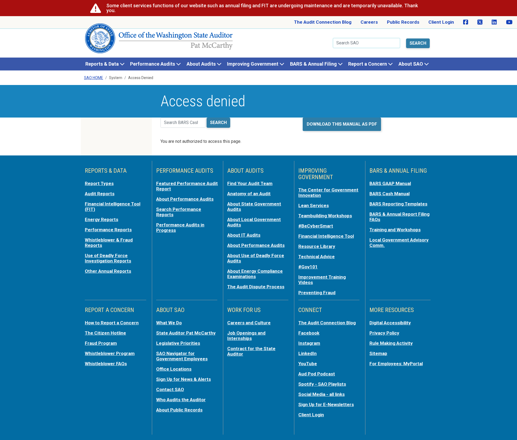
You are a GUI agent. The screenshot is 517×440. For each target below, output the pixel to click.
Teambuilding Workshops (325, 215)
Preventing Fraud (317, 292)
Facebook (308, 333)
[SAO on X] (480, 22)
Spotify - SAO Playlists (322, 384)
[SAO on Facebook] (466, 22)
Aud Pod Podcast (316, 374)
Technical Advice (316, 256)
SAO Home (93, 78)
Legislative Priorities (178, 343)
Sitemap (378, 353)
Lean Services (313, 205)
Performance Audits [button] (153, 64)
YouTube (307, 363)
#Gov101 (308, 266)
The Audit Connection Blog (322, 22)
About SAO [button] (411, 64)
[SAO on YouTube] (509, 22)
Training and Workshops (395, 229)
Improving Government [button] (253, 64)
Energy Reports (101, 219)
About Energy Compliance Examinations (255, 273)
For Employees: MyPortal (396, 363)
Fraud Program (101, 343)
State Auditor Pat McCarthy (186, 333)
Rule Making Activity (391, 343)
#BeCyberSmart (315, 226)
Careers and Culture (249, 322)
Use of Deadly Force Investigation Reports (108, 258)
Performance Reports (108, 229)
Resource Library (316, 246)
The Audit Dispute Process (255, 286)
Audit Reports (99, 193)
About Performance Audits (185, 199)
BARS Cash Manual (389, 193)
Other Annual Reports (108, 271)
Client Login (441, 22)
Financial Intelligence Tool (326, 236)
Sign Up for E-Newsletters (326, 404)
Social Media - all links (321, 394)
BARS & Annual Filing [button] (314, 64)
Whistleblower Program (110, 353)
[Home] (159, 40)
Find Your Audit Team (250, 183)
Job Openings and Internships (246, 335)
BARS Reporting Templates (398, 204)
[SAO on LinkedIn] (494, 22)
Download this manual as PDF (342, 124)
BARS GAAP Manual (390, 183)
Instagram (309, 343)
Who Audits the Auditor (181, 399)
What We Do (169, 322)
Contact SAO (170, 389)
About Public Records (179, 410)
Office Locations (173, 369)
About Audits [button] (202, 64)
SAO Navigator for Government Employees (182, 356)
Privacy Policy (384, 333)
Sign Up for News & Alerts (183, 379)
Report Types (99, 183)
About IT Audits (243, 235)
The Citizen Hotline (105, 333)
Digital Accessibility (390, 322)
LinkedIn (307, 353)
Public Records (403, 22)
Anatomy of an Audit (249, 193)
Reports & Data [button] (102, 64)
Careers (369, 22)
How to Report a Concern (112, 322)
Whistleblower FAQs (106, 363)
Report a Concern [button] (368, 64)
